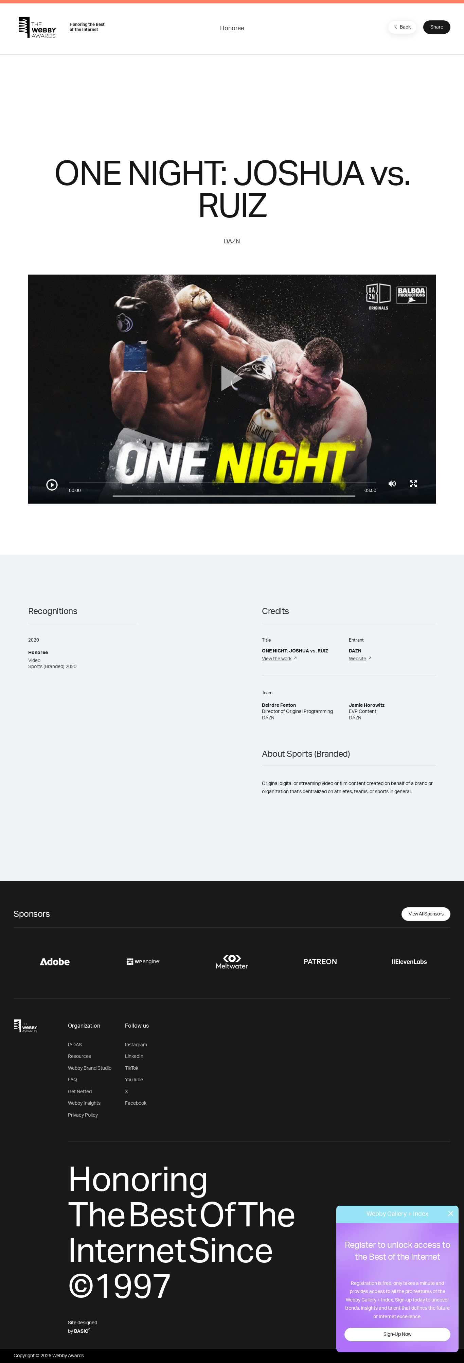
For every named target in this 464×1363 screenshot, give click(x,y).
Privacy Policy (83, 1115)
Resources (79, 1056)
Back (405, 27)
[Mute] (392, 483)
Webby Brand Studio (89, 1068)
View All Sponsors (426, 914)
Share (436, 27)
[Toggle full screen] (413, 483)
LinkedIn (134, 1056)
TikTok (131, 1068)
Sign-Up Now (397, 1334)
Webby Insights (84, 1103)
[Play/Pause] (52, 485)
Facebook (135, 1103)
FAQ (72, 1080)
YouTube (134, 1080)
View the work (276, 659)
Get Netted (80, 1091)
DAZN (232, 242)
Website (357, 659)
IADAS (75, 1045)
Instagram (136, 1045)
